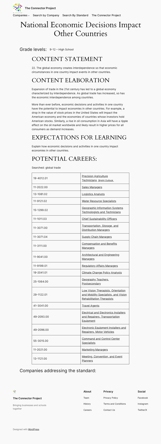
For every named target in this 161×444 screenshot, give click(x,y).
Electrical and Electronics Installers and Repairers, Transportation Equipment (103, 316)
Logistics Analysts (93, 194)
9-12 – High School (62, 49)
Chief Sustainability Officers (99, 218)
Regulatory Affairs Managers (100, 265)
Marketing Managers (95, 349)
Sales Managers (92, 187)
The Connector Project (40, 8)
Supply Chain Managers (97, 236)
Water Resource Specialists (99, 201)
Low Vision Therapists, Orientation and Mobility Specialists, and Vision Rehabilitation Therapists (104, 294)
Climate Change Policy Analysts (102, 272)
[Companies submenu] (29, 15)
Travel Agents (90, 305)
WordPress (33, 429)
